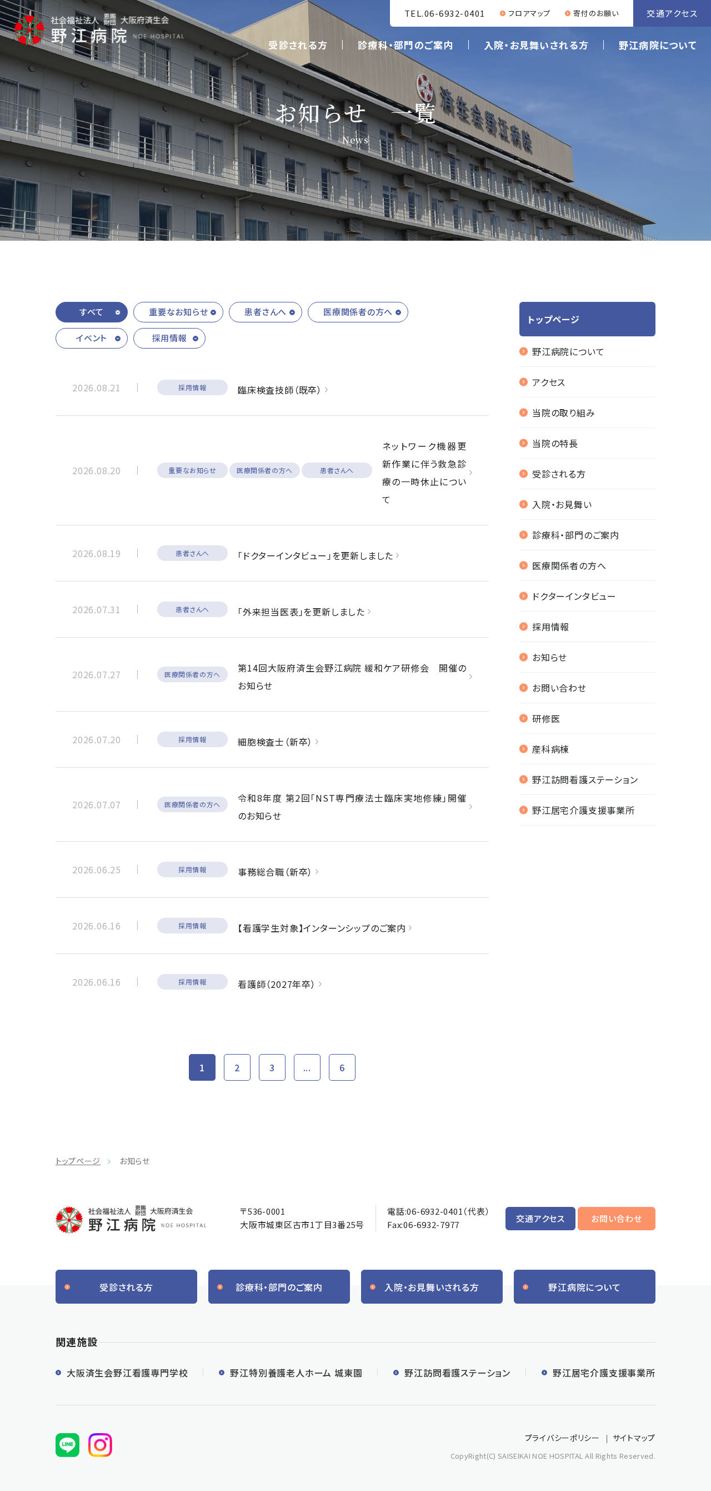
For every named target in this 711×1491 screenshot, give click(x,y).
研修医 (546, 718)
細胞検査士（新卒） (275, 741)
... (307, 1067)
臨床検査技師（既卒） (280, 389)
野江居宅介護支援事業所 (583, 810)
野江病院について (658, 44)
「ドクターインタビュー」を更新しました (315, 555)
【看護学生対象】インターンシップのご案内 (322, 928)
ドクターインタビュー (574, 596)
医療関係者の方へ (569, 565)
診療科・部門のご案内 (406, 44)
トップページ (78, 1160)
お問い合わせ (559, 687)
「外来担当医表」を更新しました (301, 611)
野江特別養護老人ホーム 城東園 (296, 1372)
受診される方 (298, 44)
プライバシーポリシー (562, 1437)
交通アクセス (672, 13)
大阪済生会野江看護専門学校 (127, 1372)
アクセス (548, 382)
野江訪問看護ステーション (585, 779)
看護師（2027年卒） (277, 984)
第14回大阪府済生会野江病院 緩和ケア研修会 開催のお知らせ (352, 676)
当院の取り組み (563, 412)
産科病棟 (550, 749)
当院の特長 (555, 443)
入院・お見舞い (562, 504)
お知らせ (549, 657)
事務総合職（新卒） (275, 871)
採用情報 (550, 626)
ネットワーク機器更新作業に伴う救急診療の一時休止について (424, 472)
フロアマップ (529, 13)
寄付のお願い (596, 13)
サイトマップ (634, 1437)
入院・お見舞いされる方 (536, 44)
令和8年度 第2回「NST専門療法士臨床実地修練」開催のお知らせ (352, 806)
